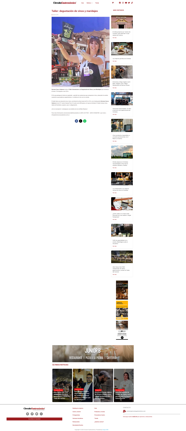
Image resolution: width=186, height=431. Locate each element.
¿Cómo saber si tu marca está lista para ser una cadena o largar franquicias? (122, 215)
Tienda (97, 3)
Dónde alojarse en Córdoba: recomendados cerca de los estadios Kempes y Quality (120, 163)
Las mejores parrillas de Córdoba (122, 58)
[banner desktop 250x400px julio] (122, 290)
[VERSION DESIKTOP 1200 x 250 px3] (93, 353)
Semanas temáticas (78, 418)
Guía (82, 3)
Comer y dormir (77, 411)
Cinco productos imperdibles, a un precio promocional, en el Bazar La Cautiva (121, 137)
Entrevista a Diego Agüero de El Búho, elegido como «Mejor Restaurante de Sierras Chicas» (121, 83)
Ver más (115, 37)
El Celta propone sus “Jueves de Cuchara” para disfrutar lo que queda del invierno (121, 33)
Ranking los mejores (78, 408)
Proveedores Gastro (99, 415)
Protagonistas (98, 390)
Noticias (89, 3)
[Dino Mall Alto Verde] (122, 330)
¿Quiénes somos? (99, 421)
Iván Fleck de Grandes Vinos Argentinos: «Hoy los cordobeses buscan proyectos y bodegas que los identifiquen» (82, 395)
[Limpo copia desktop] (122, 310)
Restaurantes (76, 421)
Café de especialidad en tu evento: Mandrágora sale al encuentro (120, 242)
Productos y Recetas (79, 389)
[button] (76, 121)
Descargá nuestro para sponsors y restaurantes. (137, 416)
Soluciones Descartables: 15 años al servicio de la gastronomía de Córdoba (122, 110)
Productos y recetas (99, 411)
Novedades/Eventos (58, 390)
